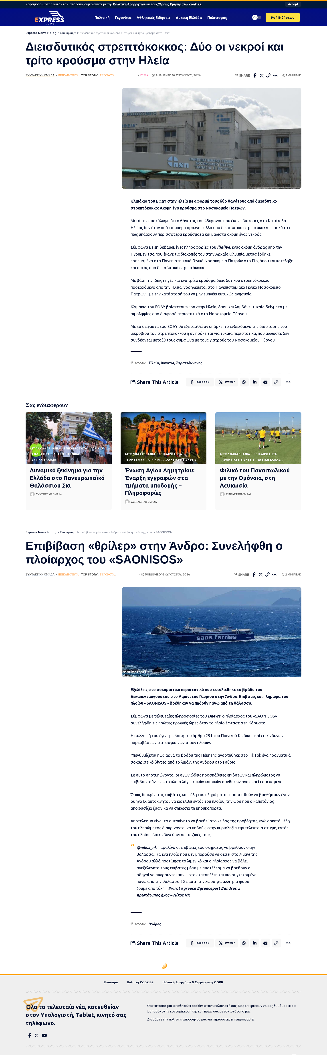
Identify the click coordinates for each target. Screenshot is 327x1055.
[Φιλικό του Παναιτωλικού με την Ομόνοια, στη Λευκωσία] (258, 438)
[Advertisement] (67, 155)
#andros (229, 888)
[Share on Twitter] (261, 75)
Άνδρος (155, 923)
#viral (174, 888)
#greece (188, 888)
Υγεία (144, 75)
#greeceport (208, 888)
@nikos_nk (147, 847)
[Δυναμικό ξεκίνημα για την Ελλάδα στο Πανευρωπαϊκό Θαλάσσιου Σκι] (69, 438)
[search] (243, 17)
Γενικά (73, 454)
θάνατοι (167, 362)
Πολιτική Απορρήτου (129, 4)
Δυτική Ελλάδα (44, 459)
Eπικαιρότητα (68, 75)
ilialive (223, 247)
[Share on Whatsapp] (244, 382)
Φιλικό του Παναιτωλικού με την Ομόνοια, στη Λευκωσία (255, 478)
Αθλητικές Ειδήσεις (48, 454)
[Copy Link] (268, 75)
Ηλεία (154, 362)
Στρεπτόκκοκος (189, 362)
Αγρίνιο (97, 448)
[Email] (265, 382)
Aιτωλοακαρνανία (45, 448)
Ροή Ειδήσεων (127, 75)
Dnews (214, 716)
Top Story (89, 75)
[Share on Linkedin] (254, 382)
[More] (275, 75)
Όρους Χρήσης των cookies (179, 4)
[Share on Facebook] (255, 75)
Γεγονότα (107, 75)
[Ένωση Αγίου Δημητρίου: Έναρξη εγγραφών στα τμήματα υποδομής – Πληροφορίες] (164, 438)
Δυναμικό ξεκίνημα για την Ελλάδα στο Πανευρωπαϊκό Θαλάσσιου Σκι (67, 478)
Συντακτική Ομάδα (40, 75)
